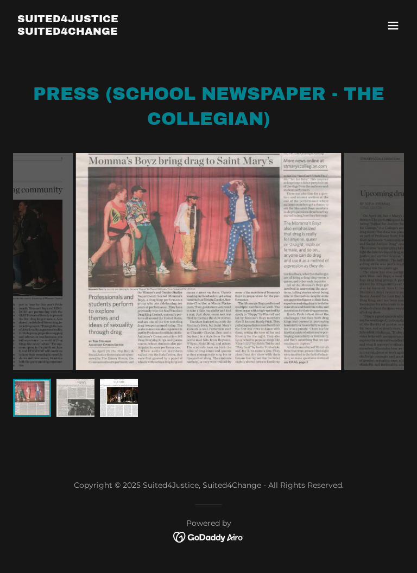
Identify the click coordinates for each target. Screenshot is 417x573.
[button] (393, 25)
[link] (67, 32)
